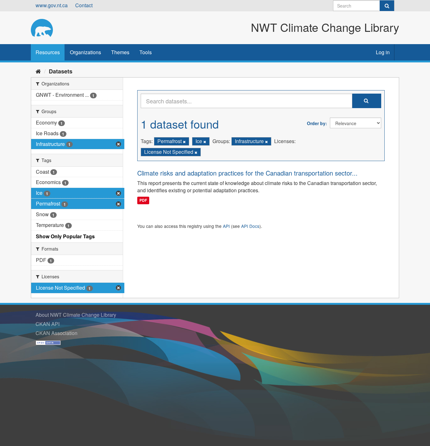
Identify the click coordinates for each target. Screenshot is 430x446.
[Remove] (184, 141)
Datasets (60, 71)
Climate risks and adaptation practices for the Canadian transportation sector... (247, 172)
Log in (383, 52)
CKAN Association (56, 333)
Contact (84, 5)
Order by (316, 123)
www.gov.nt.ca (52, 5)
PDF (143, 200)
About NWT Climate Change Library (76, 314)
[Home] (38, 71)
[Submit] (387, 5)
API (226, 226)
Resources (48, 52)
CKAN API (47, 323)
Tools (145, 52)
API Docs (250, 226)
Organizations (85, 52)
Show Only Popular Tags (65, 236)
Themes (120, 52)
